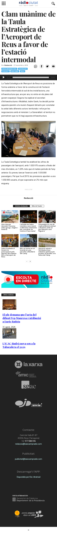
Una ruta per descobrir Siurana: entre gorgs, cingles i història (9, 226)
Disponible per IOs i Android (28, 477)
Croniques (23, 69)
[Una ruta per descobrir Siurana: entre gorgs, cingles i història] (10, 216)
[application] (28, 77)
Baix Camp (14, 71)
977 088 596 (30, 441)
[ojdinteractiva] (28, 404)
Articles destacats (21, 206)
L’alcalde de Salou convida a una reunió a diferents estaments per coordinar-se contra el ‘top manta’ (28, 227)
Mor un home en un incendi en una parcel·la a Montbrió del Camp (27, 250)
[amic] (28, 374)
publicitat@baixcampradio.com (28, 459)
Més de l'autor (37, 206)
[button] (53, 4)
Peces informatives (9, 69)
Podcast (5, 71)
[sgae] (28, 385)
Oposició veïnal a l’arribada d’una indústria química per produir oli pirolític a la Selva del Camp (47, 251)
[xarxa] (28, 364)
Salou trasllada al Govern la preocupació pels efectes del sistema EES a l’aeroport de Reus (8, 252)
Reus (22, 71)
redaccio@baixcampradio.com (28, 444)
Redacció (8, 65)
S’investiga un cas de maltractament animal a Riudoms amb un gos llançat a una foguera (47, 227)
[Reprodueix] (3, 77)
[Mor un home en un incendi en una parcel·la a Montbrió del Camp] (28, 240)
